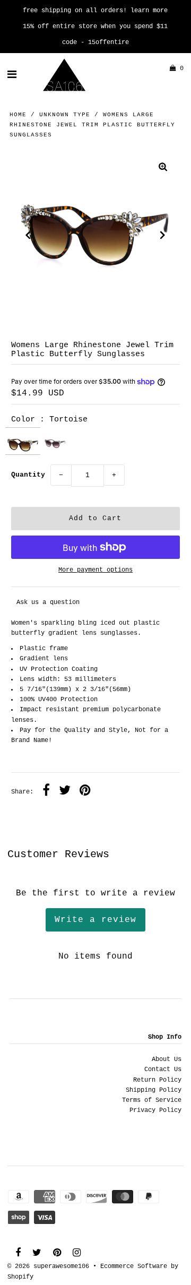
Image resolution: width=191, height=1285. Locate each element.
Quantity (28, 475)
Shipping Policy (153, 1090)
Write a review (95, 920)
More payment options (95, 570)
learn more (149, 10)
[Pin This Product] (85, 791)
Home (18, 114)
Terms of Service (151, 1100)
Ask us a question (48, 602)
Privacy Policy (155, 1110)
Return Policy (157, 1080)
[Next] (163, 235)
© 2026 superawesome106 (48, 1266)
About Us (166, 1059)
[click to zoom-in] (163, 168)
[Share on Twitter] (65, 791)
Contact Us (162, 1069)
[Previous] (28, 235)
